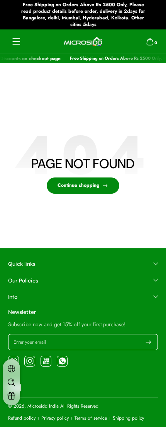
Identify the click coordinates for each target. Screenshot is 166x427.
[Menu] (16, 41)
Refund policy (22, 418)
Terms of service (91, 418)
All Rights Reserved (79, 406)
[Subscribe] (148, 342)
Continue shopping (78, 185)
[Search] (11, 382)
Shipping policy (128, 418)
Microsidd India (43, 406)
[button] (150, 41)
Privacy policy (55, 418)
